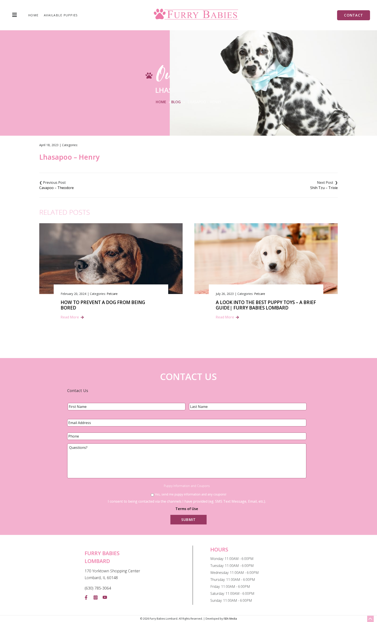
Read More (70, 317)
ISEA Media (230, 618)
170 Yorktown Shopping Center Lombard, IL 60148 (112, 574)
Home (33, 15)
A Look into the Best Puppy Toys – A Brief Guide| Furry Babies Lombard (266, 305)
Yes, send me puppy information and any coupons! (190, 494)
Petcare (112, 294)
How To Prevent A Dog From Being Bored (103, 305)
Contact (353, 15)
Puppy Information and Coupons (187, 486)
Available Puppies (61, 15)
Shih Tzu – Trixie (324, 187)
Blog (176, 102)
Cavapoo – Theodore (56, 187)
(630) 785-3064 (98, 588)
